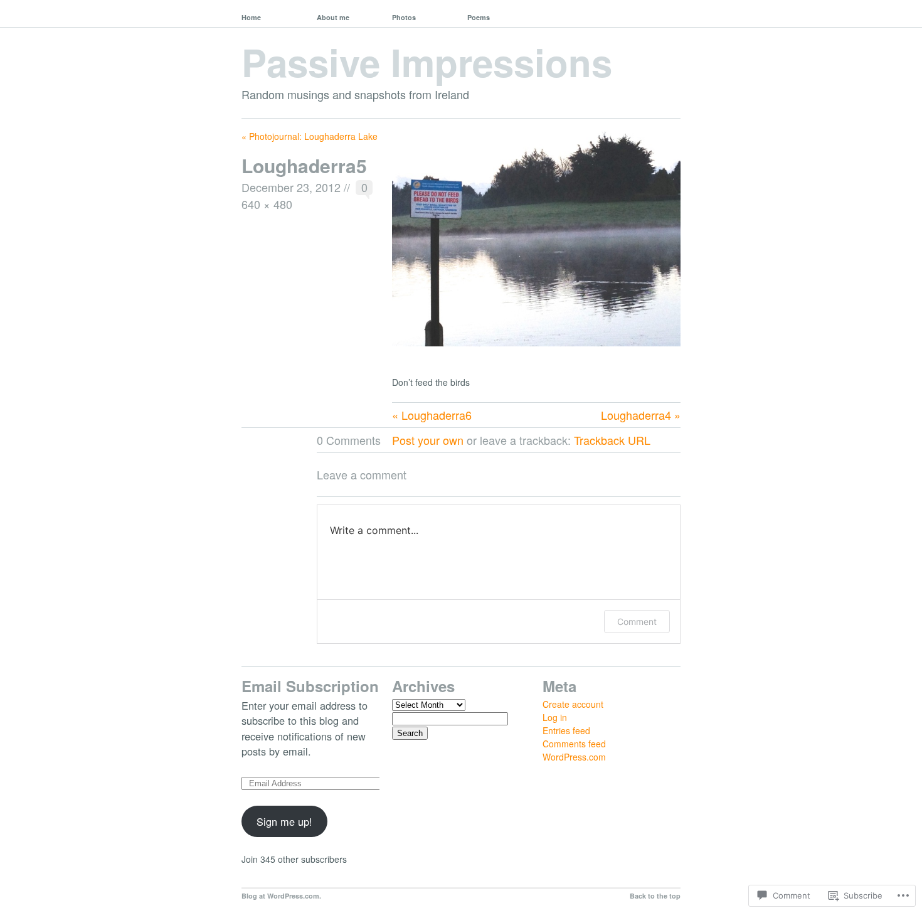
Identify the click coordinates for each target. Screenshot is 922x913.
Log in (555, 717)
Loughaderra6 (436, 415)
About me (333, 17)
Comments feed (574, 743)
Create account (573, 704)
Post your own (428, 440)
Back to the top (655, 895)
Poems (478, 17)
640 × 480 (266, 204)
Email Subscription (310, 686)
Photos (404, 17)
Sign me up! (284, 821)
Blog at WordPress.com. (281, 895)
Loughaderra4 (636, 415)
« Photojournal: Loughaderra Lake (309, 136)
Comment (637, 621)
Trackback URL (612, 440)
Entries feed (566, 730)
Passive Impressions (426, 61)
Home (251, 17)
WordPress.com (574, 756)
